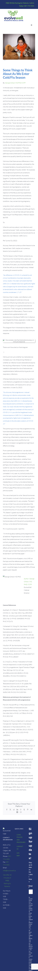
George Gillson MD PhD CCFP (15, 83)
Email (30, 886)
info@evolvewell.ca (9, 871)
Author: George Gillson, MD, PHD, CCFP (29, 581)
